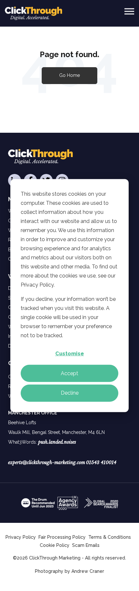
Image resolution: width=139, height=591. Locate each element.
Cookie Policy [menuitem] (55, 545)
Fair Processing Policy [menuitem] (62, 537)
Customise (69, 354)
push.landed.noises (57, 442)
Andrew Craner (87, 571)
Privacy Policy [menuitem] (20, 537)
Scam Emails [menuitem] (86, 545)
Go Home (69, 75)
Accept (69, 373)
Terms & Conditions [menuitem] (109, 537)
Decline (70, 393)
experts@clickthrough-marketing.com (46, 462)
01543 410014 (101, 462)
